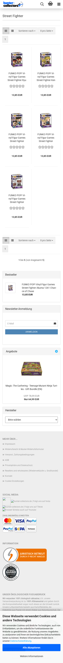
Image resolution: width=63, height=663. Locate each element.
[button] (6, 30)
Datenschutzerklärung (20, 641)
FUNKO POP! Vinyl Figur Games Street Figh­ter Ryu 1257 (17, 77)
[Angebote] (56, 352)
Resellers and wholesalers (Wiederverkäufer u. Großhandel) (31, 471)
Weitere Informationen (31, 656)
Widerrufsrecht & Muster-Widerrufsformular (24, 449)
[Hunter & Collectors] (13, 4)
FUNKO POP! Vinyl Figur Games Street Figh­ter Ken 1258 (46, 77)
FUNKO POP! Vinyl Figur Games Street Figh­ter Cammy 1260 (45, 138)
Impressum (10, 444)
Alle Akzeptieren (31, 647)
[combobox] (27, 30)
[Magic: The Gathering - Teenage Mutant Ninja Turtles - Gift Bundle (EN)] (32, 369)
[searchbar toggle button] (42, 4)
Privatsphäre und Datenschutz (19, 465)
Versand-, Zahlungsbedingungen (19, 454)
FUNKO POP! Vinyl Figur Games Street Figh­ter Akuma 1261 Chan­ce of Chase (17, 199)
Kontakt (8, 476)
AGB (7, 460)
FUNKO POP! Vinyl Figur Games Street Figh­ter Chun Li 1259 (17, 138)
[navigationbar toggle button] (59, 4)
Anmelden (32, 332)
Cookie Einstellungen (14, 481)
